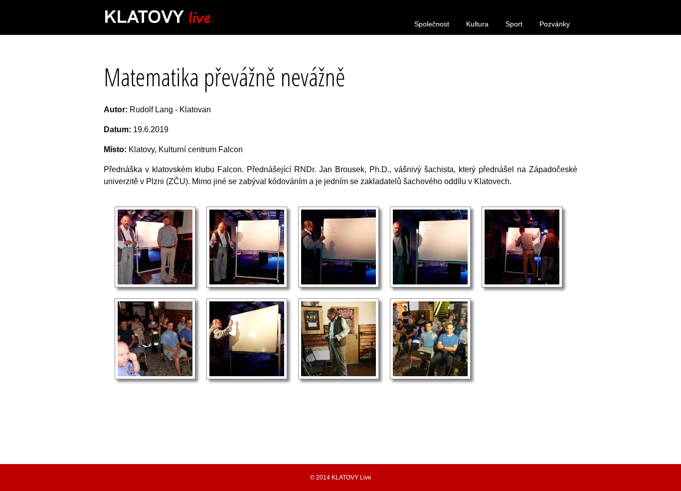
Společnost (431, 24)
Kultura (477, 24)
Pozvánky (554, 24)
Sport (514, 24)
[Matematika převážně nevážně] (155, 285)
